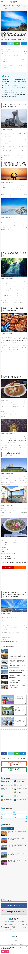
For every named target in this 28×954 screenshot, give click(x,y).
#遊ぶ (3, 812)
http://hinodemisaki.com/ (10, 558)
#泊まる (16, 812)
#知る (3, 817)
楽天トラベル (8, 567)
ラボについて (7, 944)
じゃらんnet (20, 567)
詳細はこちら (5, 951)
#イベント (17, 817)
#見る (16, 814)
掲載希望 (21, 944)
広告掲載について (14, 944)
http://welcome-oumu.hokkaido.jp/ (9, 641)
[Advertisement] (14, 241)
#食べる (3, 814)
